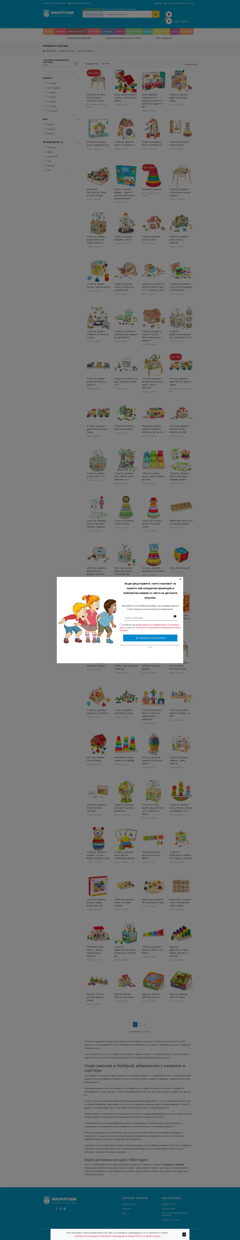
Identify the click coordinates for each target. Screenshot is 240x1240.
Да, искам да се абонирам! (150, 638)
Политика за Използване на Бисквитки (154, 627)
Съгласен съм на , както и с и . (150, 627)
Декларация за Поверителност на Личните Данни (136, 1236)
